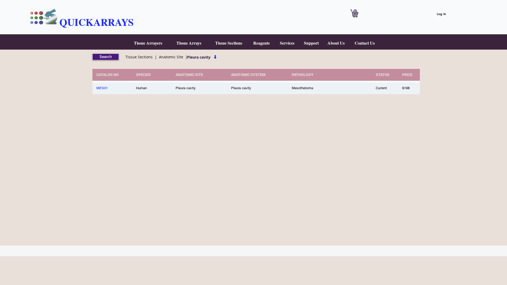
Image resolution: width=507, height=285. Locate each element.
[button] (148, 43)
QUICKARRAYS (96, 22)
